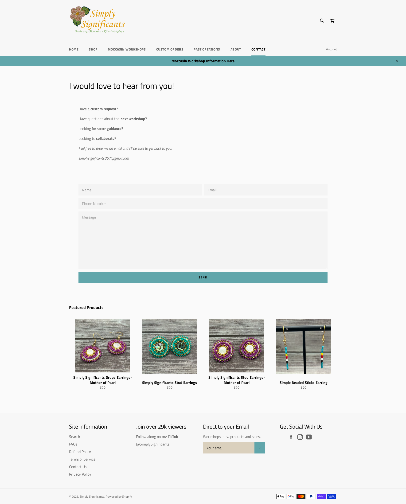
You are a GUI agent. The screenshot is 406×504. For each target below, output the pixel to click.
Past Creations (207, 49)
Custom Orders (169, 49)
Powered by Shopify (119, 496)
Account (331, 49)
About (235, 49)
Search (74, 436)
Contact (258, 49)
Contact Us (77, 466)
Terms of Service (82, 459)
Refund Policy (80, 451)
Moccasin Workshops (127, 49)
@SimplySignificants (152, 444)
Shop (93, 49)
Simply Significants (92, 496)
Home (73, 49)
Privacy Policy (80, 474)
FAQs (73, 444)
